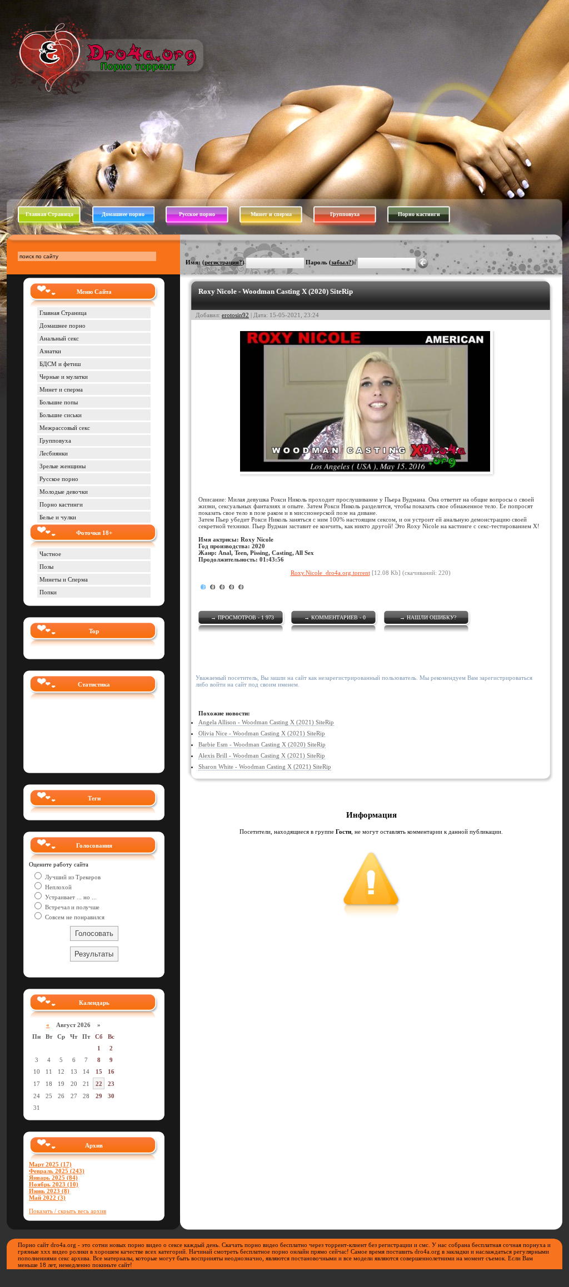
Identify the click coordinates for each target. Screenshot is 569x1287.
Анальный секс (59, 338)
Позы (46, 566)
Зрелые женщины (62, 466)
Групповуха (345, 214)
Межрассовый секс (64, 427)
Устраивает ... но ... (70, 897)
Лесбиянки (53, 453)
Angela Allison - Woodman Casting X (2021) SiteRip (266, 722)
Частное (50, 553)
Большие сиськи (60, 415)
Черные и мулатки (63, 376)
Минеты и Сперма (63, 579)
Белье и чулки (57, 517)
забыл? (341, 262)
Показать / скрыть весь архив (67, 1211)
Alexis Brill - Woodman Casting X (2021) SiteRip (261, 755)
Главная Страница (49, 214)
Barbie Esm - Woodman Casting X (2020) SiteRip (262, 744)
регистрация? (223, 262)
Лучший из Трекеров (72, 877)
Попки (48, 592)
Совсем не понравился (73, 917)
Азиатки (50, 351)
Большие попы (58, 402)
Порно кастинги (419, 214)
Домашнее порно (123, 214)
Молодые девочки (63, 491)
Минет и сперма (271, 214)
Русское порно (197, 214)
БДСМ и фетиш (60, 363)
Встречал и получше (71, 907)
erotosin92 (235, 315)
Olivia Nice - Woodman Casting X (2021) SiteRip (261, 733)
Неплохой (57, 887)
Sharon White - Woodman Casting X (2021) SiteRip (264, 766)
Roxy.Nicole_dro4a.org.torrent (330, 572)
